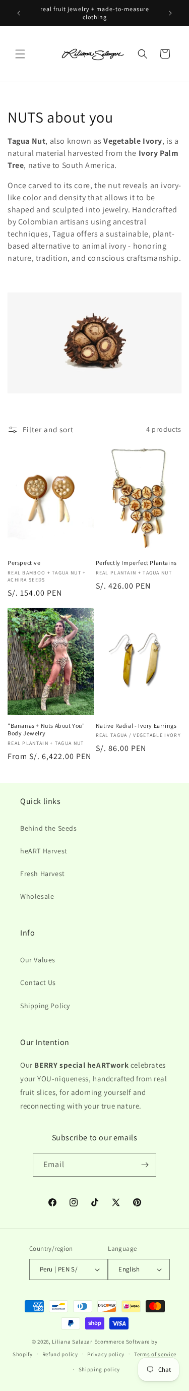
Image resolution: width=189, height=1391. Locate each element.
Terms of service (155, 1354)
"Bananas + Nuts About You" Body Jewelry (46, 729)
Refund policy (60, 1354)
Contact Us (38, 982)
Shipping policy (99, 1369)
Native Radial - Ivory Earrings (136, 725)
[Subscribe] (145, 1165)
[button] (20, 54)
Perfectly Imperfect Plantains (136, 562)
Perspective (24, 562)
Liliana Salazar (72, 1341)
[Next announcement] (170, 13)
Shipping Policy (45, 1005)
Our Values (37, 959)
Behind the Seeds (48, 828)
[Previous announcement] (19, 13)
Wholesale (37, 896)
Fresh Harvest (42, 873)
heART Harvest (44, 850)
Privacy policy (105, 1354)
